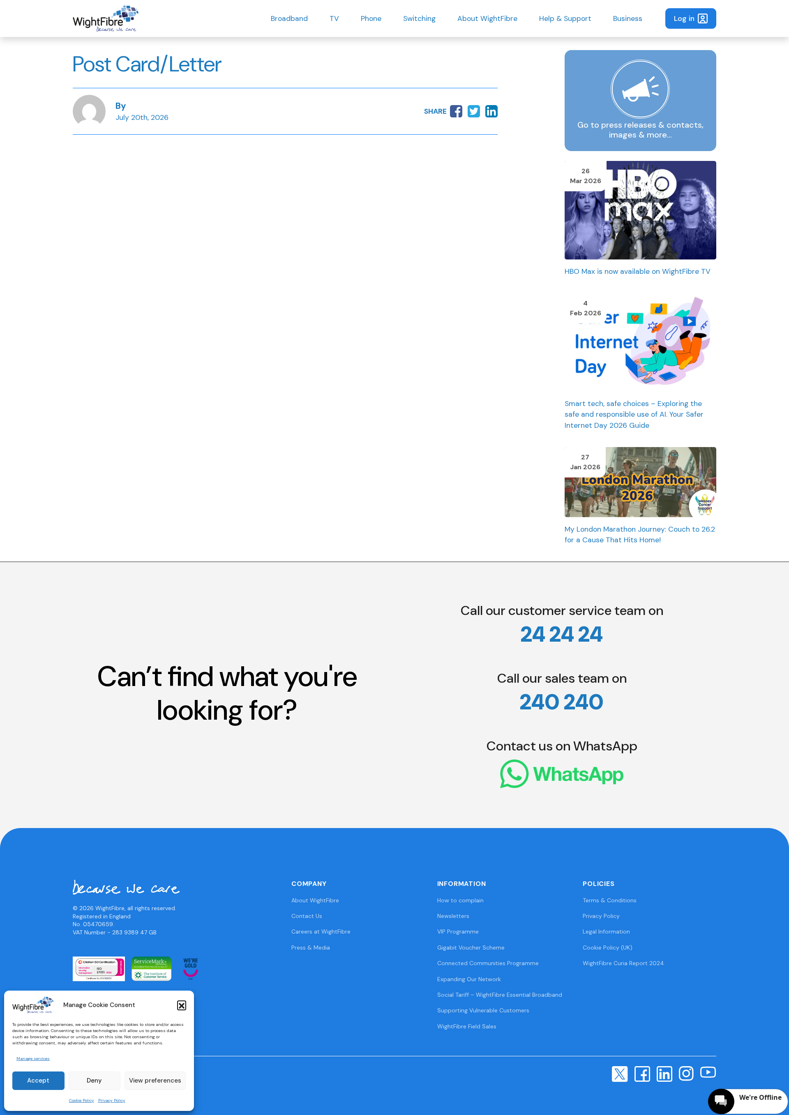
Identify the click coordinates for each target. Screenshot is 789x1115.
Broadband (289, 18)
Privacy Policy (111, 1100)
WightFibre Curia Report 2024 (623, 963)
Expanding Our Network (469, 979)
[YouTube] (708, 1071)
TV (334, 18)
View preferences (155, 1080)
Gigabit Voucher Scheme (471, 947)
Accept (38, 1080)
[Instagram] (686, 1073)
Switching (419, 18)
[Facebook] (642, 1073)
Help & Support (565, 18)
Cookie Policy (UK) (607, 947)
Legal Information (606, 931)
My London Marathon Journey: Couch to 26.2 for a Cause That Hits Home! (640, 534)
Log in (684, 18)
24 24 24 (562, 634)
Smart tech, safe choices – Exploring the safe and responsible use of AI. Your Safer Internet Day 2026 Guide (634, 414)
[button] (182, 1005)
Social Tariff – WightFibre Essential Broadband (499, 994)
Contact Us (306, 916)
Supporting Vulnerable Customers (483, 1010)
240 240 (562, 702)
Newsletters (453, 916)
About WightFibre (487, 18)
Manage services (33, 1058)
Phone (371, 18)
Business (627, 18)
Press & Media (310, 947)
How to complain (460, 900)
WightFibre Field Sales (466, 1026)
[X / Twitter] (620, 1073)
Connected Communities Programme (488, 963)
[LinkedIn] (664, 1073)
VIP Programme (458, 931)
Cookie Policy (81, 1100)
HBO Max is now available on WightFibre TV (638, 271)
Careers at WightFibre (321, 931)
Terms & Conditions (610, 900)
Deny (94, 1080)
